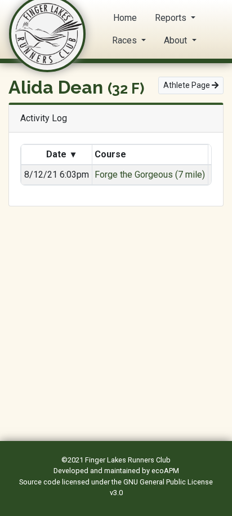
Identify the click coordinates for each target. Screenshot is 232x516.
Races (125, 40)
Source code (40, 482)
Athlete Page (187, 85)
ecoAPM (165, 470)
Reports (172, 17)
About (176, 40)
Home (125, 17)
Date (59, 154)
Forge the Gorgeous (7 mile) (150, 174)
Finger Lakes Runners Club (128, 460)
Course (111, 154)
